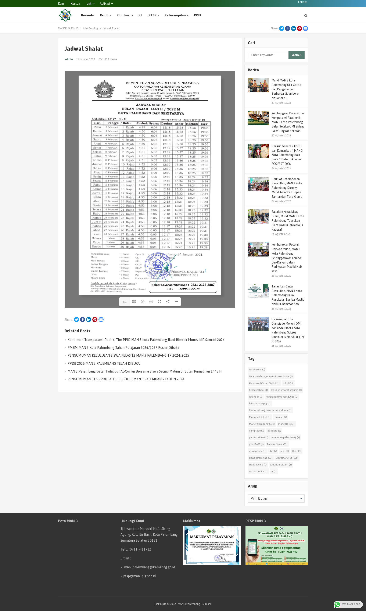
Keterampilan (175, 15)
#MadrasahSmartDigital (264, 383)
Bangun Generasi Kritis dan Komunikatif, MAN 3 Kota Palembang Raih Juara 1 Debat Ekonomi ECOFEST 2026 (287, 154)
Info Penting (90, 28)
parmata (274, 430)
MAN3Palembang (262, 423)
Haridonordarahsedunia (286, 389)
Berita (253, 69)
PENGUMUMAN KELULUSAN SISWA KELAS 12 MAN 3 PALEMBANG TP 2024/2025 (128, 385)
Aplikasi (105, 3)
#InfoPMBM (257, 369)
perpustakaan (258, 437)
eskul (288, 383)
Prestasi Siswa (277, 444)
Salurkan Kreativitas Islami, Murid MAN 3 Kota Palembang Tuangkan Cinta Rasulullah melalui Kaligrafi (288, 220)
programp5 (257, 451)
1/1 (124, 331)
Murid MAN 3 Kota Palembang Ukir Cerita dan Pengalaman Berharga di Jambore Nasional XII (286, 89)
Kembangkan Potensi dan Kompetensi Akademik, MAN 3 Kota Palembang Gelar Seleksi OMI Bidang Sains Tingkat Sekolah (288, 122)
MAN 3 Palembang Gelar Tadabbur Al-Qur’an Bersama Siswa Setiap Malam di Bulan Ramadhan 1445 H (145, 401)
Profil (104, 15)
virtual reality (258, 471)
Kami (61, 3)
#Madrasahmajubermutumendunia (271, 376)
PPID (197, 15)
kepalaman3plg (259, 403)
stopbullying (258, 464)
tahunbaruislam (281, 464)
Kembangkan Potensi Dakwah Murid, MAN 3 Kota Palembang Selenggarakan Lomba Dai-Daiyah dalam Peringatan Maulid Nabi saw (287, 258)
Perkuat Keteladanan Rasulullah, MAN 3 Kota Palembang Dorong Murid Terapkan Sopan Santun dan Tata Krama (287, 187)
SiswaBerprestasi (260, 457)
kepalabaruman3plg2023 (282, 396)
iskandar (255, 396)
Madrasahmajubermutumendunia (270, 410)
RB (140, 15)
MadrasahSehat (259, 417)
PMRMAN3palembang (286, 437)
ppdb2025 (256, 444)
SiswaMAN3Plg (287, 457)
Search (296, 54)
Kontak (75, 3)
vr (274, 471)
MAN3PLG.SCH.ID (68, 28)
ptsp (284, 451)
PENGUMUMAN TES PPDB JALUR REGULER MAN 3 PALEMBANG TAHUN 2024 (126, 409)
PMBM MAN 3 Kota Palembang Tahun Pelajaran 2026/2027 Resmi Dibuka (123, 377)
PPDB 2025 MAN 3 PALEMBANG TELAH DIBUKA (104, 393)
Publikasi (123, 15)
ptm (273, 451)
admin (69, 59)
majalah (280, 417)
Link (89, 3)
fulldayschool (258, 389)
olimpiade (256, 430)
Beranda (87, 15)
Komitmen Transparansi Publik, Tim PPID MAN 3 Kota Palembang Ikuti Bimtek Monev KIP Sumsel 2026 (146, 369)
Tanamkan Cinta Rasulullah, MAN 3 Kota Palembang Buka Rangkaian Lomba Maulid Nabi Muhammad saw (288, 295)
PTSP (153, 15)
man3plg (286, 423)
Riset (296, 451)
